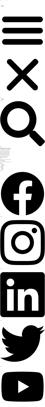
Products (2, 5)
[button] (22, 52)
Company (2, 99)
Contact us (2, 6)
